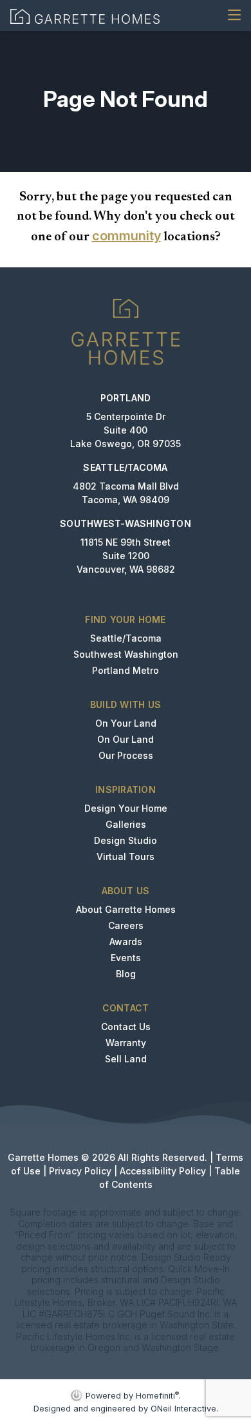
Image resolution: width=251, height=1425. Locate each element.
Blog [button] (126, 973)
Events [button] (126, 957)
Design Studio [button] (125, 840)
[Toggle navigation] (234, 15)
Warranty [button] (126, 1042)
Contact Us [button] (126, 1026)
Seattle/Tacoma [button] (126, 638)
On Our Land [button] (125, 739)
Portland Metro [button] (125, 670)
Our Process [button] (125, 755)
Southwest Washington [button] (125, 654)
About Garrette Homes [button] (126, 909)
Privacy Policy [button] (80, 1170)
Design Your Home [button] (125, 808)
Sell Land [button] (126, 1058)
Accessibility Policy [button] (163, 1170)
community (126, 236)
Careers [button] (126, 925)
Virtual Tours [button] (125, 856)
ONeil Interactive (183, 1408)
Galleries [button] (126, 824)
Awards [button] (125, 941)
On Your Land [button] (125, 723)
